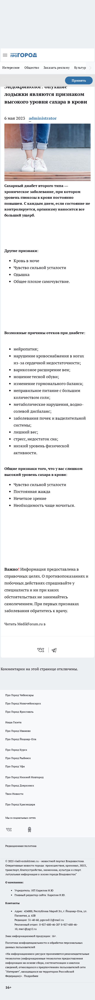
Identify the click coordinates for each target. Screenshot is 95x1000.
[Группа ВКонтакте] (8, 829)
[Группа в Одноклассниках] (29, 829)
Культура (80, 67)
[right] (90, 68)
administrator (43, 118)
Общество (31, 67)
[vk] (41, 650)
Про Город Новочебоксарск (23, 703)
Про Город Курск (16, 749)
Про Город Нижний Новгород (24, 777)
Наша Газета (13, 722)
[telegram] (55, 650)
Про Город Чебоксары (19, 695)
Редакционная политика (20, 846)
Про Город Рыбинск (18, 758)
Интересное (11, 67)
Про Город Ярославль (19, 711)
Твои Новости (14, 793)
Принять (79, 80)
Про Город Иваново (18, 731)
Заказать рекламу (57, 67)
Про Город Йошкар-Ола (20, 739)
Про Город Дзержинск (19, 785)
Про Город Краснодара (20, 804)
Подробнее (31, 976)
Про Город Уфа (15, 766)
